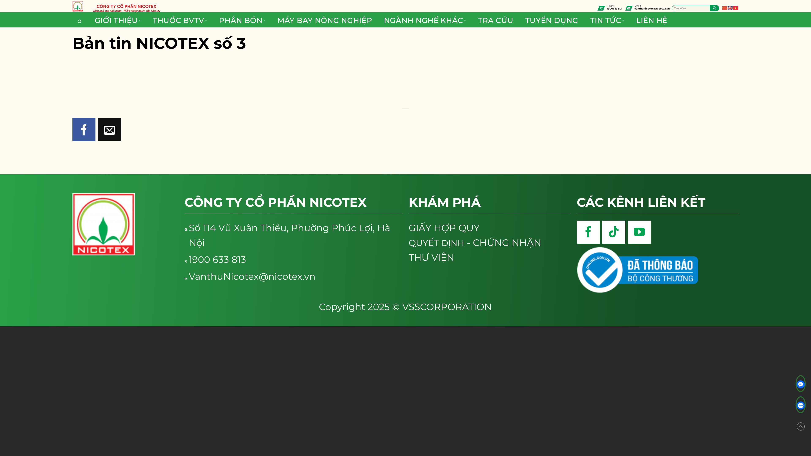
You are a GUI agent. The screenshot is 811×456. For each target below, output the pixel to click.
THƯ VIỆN (431, 257)
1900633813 (614, 8)
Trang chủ (80, 21)
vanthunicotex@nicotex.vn (652, 8)
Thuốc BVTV (178, 20)
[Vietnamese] (736, 7)
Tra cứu (495, 20)
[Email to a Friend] (109, 129)
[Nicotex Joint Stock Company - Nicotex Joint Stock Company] (79, 6)
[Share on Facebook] (83, 129)
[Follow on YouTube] (639, 232)
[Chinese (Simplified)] (725, 7)
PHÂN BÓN (241, 20)
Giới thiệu (116, 20)
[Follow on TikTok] (613, 232)
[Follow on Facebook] (588, 232)
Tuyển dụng (551, 20)
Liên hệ (651, 20)
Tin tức (605, 20)
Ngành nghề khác (423, 20)
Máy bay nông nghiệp (324, 20)
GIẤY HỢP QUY (444, 227)
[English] (730, 7)
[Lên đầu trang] (801, 425)
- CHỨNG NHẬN (475, 242)
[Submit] (714, 8)
